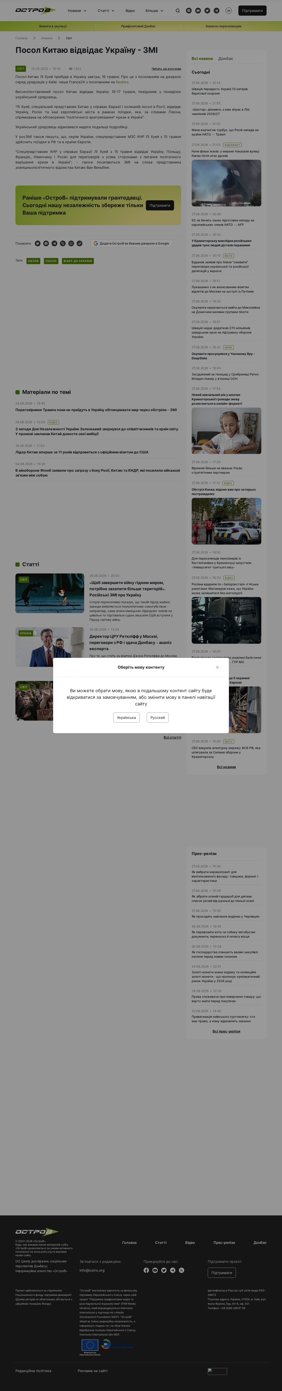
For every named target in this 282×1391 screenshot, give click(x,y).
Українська (126, 717)
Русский (157, 717)
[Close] (217, 667)
